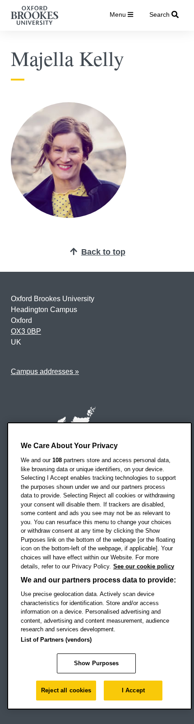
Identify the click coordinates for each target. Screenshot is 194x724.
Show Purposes (96, 663)
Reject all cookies (66, 690)
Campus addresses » (45, 371)
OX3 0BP (26, 331)
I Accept (133, 690)
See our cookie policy (143, 566)
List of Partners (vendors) (56, 639)
